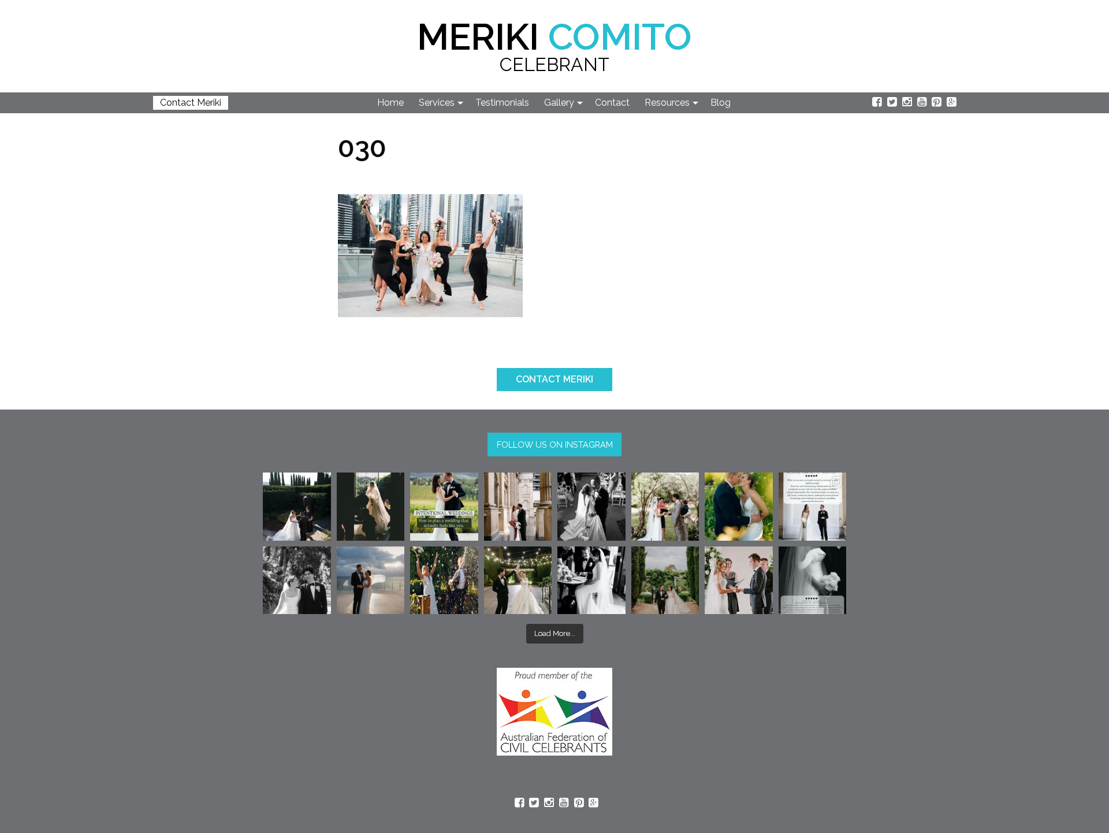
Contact (612, 102)
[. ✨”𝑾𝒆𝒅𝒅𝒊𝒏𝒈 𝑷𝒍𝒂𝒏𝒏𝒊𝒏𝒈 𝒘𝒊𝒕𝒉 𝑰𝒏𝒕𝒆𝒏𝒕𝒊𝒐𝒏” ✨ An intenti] (444, 507)
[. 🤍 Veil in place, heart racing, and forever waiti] (371, 507)
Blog (720, 102)
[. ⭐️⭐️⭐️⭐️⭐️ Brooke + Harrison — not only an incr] (813, 507)
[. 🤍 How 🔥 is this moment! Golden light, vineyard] (739, 507)
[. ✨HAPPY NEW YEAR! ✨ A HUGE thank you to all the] (444, 580)
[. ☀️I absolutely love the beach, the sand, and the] (371, 580)
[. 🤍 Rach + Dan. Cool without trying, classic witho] (518, 507)
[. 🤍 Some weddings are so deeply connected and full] (665, 507)
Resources (667, 102)
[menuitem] (391, 102)
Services (437, 102)
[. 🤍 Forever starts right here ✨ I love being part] (591, 580)
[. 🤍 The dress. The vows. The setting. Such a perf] (297, 507)
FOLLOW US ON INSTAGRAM (555, 444)
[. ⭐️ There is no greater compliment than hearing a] (813, 580)
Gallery (559, 102)
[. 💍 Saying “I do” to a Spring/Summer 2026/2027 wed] (739, 580)
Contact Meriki (190, 102)
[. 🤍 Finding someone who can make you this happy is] (297, 580)
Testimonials (502, 102)
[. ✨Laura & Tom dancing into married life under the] (518, 580)
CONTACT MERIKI (554, 379)
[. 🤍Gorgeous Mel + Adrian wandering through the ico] (665, 580)
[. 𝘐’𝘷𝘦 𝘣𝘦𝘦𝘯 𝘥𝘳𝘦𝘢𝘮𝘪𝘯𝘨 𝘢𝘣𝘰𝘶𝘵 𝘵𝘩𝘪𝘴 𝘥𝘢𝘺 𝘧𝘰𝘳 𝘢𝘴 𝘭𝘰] (591, 507)
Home (390, 102)
